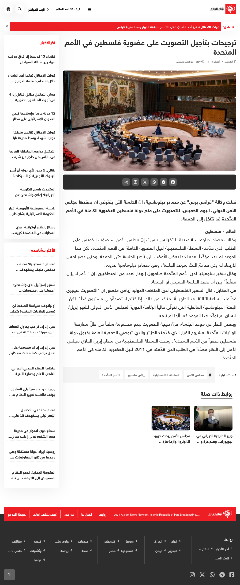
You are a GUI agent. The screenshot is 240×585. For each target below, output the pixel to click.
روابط (102, 514)
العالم (231, 230)
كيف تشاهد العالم (68, 8)
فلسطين (213, 230)
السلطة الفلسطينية (166, 374)
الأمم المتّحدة (111, 374)
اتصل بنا (86, 514)
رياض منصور (137, 374)
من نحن (69, 514)
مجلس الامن (195, 374)
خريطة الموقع (17, 514)
